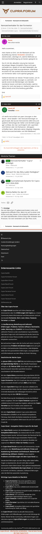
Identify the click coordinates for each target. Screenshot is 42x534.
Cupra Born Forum (7, 280)
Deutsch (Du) (6, 238)
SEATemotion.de (6, 302)
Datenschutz (5, 249)
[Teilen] (36, 36)
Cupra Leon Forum (7, 288)
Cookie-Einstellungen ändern (10, 242)
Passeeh (8, 194)
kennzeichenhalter (26, 28)
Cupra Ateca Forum (7, 295)
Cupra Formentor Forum (9, 277)
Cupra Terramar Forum (8, 291)
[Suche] (39, 2)
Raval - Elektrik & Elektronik (20, 174)
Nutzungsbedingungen (8, 246)
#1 (39, 36)
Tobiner (8, 174)
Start (2, 257)
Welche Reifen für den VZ (16, 192)
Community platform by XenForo (20, 528)
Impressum (4, 253)
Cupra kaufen (5, 273)
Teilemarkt (13, 165)
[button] (20, 235)
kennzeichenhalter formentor (28, 31)
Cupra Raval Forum (7, 284)
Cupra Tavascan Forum (8, 299)
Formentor (21, 55)
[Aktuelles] (35, 2)
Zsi (7, 185)
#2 (39, 104)
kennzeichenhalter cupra (10, 31)
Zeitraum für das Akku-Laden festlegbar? (22, 172)
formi (4, 28)
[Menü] (2, 2)
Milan (7, 165)
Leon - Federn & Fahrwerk (20, 194)
